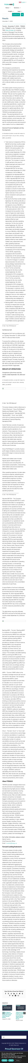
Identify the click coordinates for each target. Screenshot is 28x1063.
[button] (22, 14)
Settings (18, 1060)
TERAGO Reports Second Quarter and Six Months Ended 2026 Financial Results (7, 1015)
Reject (11, 1060)
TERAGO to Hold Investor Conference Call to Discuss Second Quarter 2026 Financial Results (20, 1015)
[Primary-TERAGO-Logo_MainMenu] (9, 3)
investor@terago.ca (11, 843)
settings (20, 1057)
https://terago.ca (10, 30)
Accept (4, 1060)
